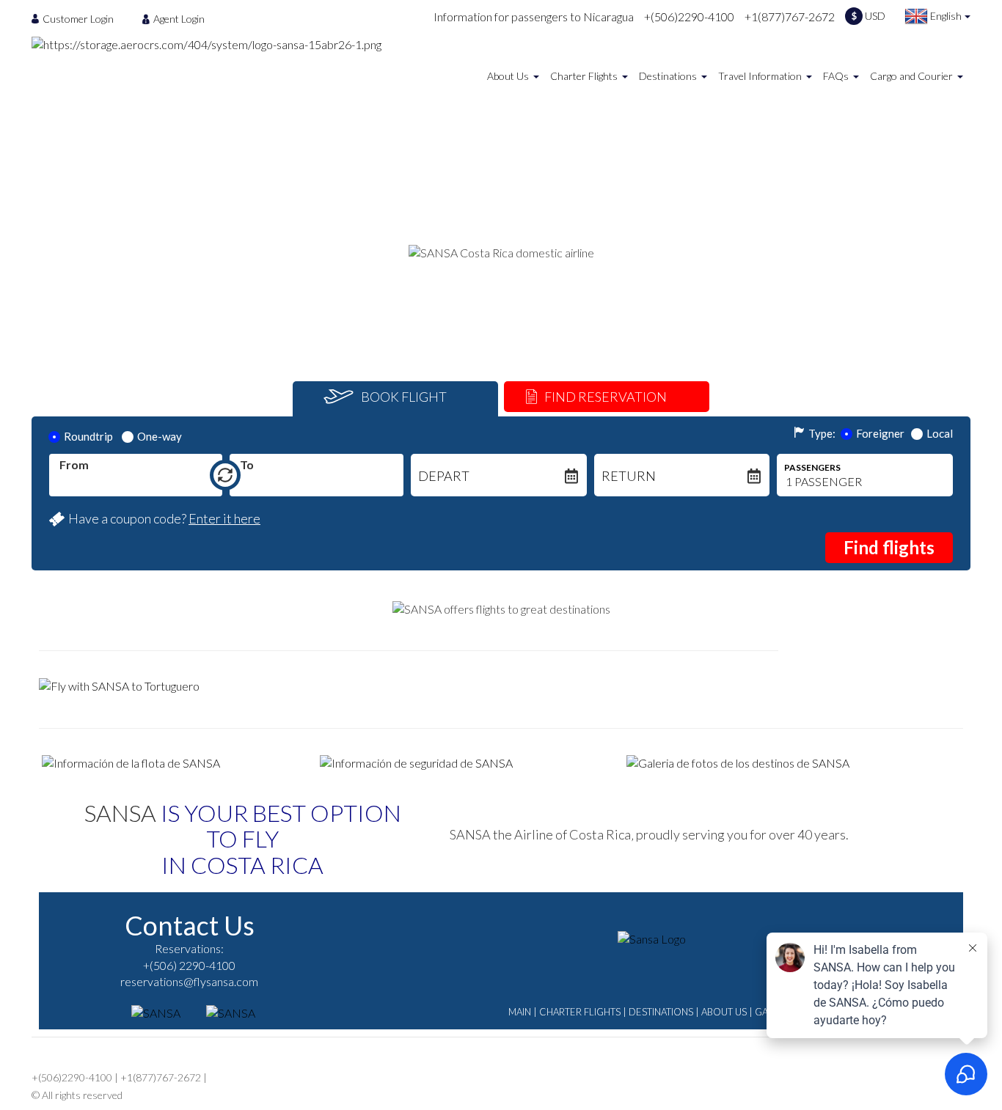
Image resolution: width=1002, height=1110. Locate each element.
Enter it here (224, 518)
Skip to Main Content (505, 6)
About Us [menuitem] (508, 76)
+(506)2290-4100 (689, 16)
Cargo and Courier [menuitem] (911, 76)
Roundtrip (88, 436)
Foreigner (880, 433)
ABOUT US (724, 1012)
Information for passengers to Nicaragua (534, 16)
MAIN (519, 1012)
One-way (159, 436)
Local (939, 433)
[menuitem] (77, 18)
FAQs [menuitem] (836, 76)
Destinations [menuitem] (668, 76)
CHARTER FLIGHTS (580, 1012)
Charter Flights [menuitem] (584, 76)
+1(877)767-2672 (790, 16)
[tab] (395, 398)
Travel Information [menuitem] (760, 76)
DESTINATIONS (661, 1012)
